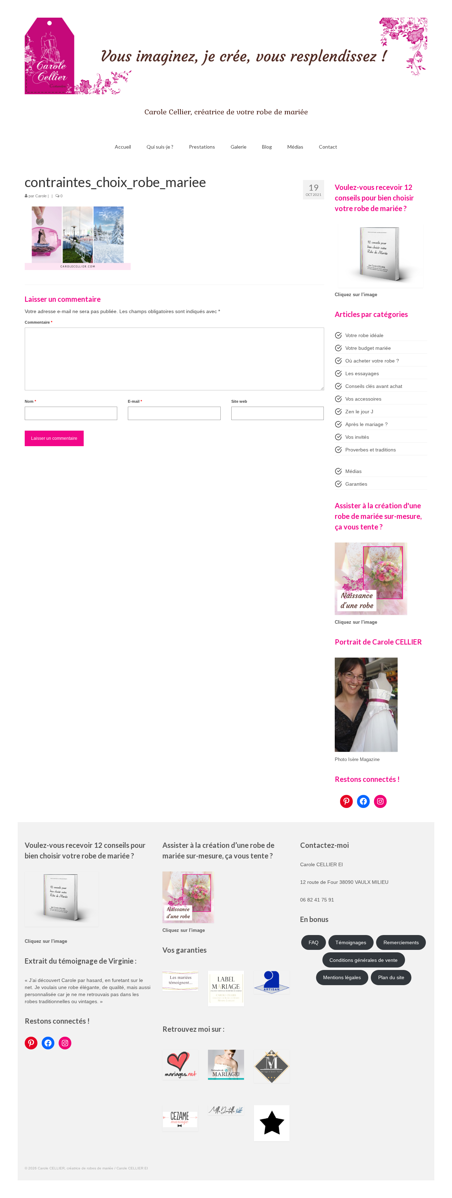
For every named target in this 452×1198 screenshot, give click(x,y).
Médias (353, 471)
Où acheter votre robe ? (372, 361)
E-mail (135, 401)
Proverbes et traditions (370, 450)
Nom (30, 401)
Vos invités (357, 437)
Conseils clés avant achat (373, 386)
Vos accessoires (363, 399)
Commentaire (38, 322)
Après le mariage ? (366, 424)
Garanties (356, 484)
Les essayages (362, 373)
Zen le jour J (359, 411)
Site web (239, 401)
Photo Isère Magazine (357, 759)
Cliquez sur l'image (356, 294)
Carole (41, 196)
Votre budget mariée (368, 348)
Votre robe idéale (364, 335)
